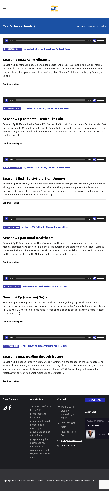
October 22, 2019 (11, 287)
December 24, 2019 (12, 49)
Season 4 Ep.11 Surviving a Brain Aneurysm (35, 179)
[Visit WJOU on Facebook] (9, 408)
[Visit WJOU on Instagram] (5, 408)
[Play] (6, 40)
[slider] (101, 40)
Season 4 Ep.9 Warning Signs (25, 297)
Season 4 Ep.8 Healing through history (33, 357)
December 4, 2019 (11, 109)
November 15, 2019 (12, 168)
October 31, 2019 (11, 227)
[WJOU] (54, 8)
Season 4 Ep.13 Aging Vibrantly (26, 60)
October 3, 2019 (11, 346)
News (67, 49)
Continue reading (11, 84)
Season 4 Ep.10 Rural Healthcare (28, 238)
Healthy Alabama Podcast (52, 49)
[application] (54, 41)
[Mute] (94, 40)
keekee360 (32, 49)
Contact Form (68, 445)
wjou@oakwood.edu (71, 440)
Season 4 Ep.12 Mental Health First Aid (33, 119)
